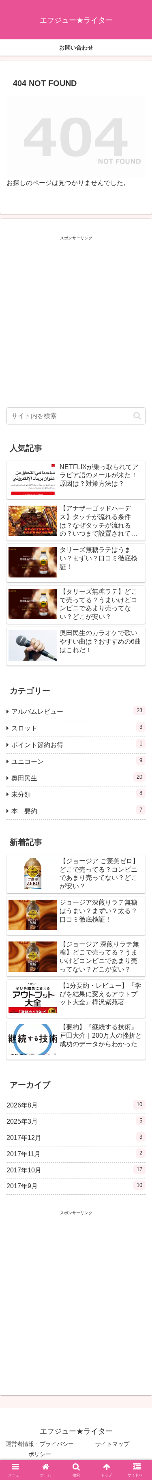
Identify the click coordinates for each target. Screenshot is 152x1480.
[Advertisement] (76, 319)
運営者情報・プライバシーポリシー (40, 1449)
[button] (137, 415)
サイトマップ (112, 1444)
